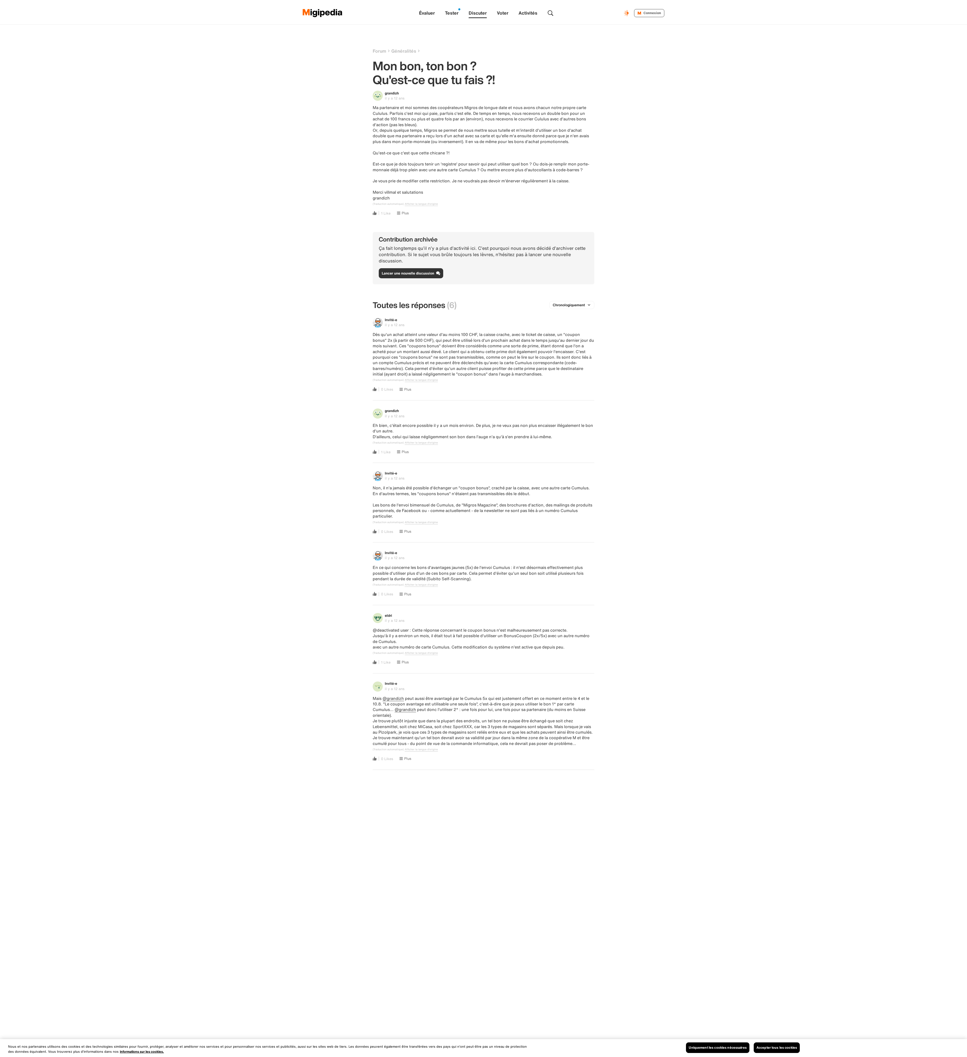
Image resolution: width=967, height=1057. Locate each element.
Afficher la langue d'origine (421, 204)
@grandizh (393, 698)
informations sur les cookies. (142, 1051)
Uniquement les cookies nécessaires (717, 1047)
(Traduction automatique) (388, 204)
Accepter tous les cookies (776, 1047)
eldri (388, 615)
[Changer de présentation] (627, 13)
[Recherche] (550, 13)
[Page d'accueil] (322, 13)
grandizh (392, 93)
